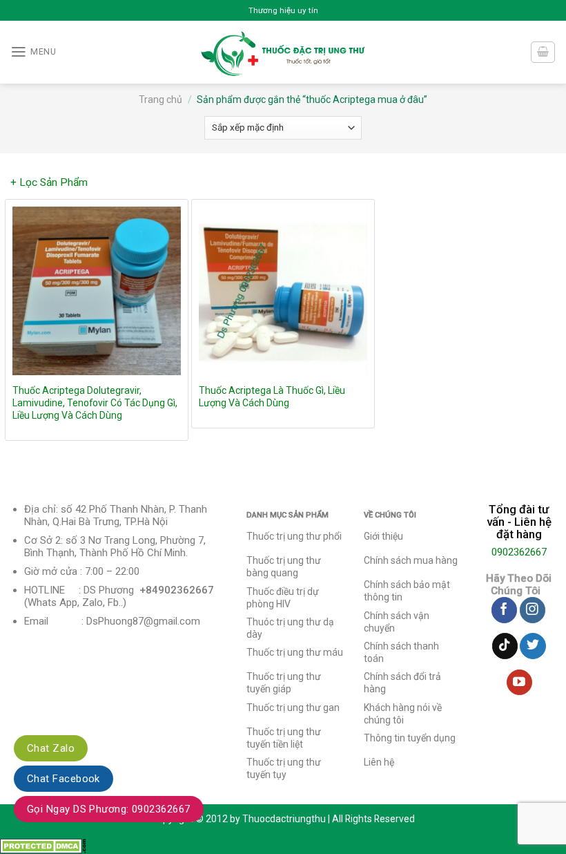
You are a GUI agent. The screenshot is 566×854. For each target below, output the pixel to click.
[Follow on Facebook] (504, 610)
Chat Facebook (63, 778)
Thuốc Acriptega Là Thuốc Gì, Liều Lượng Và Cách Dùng (272, 396)
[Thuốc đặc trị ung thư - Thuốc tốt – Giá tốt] (283, 52)
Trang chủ (160, 99)
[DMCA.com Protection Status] (43, 845)
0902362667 (519, 552)
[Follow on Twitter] (532, 646)
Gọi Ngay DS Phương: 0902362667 (109, 809)
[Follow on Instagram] (532, 610)
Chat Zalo (51, 748)
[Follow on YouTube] (519, 683)
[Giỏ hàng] (542, 52)
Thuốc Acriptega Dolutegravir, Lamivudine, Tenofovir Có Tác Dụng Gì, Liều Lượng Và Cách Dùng (94, 403)
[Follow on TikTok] (505, 646)
